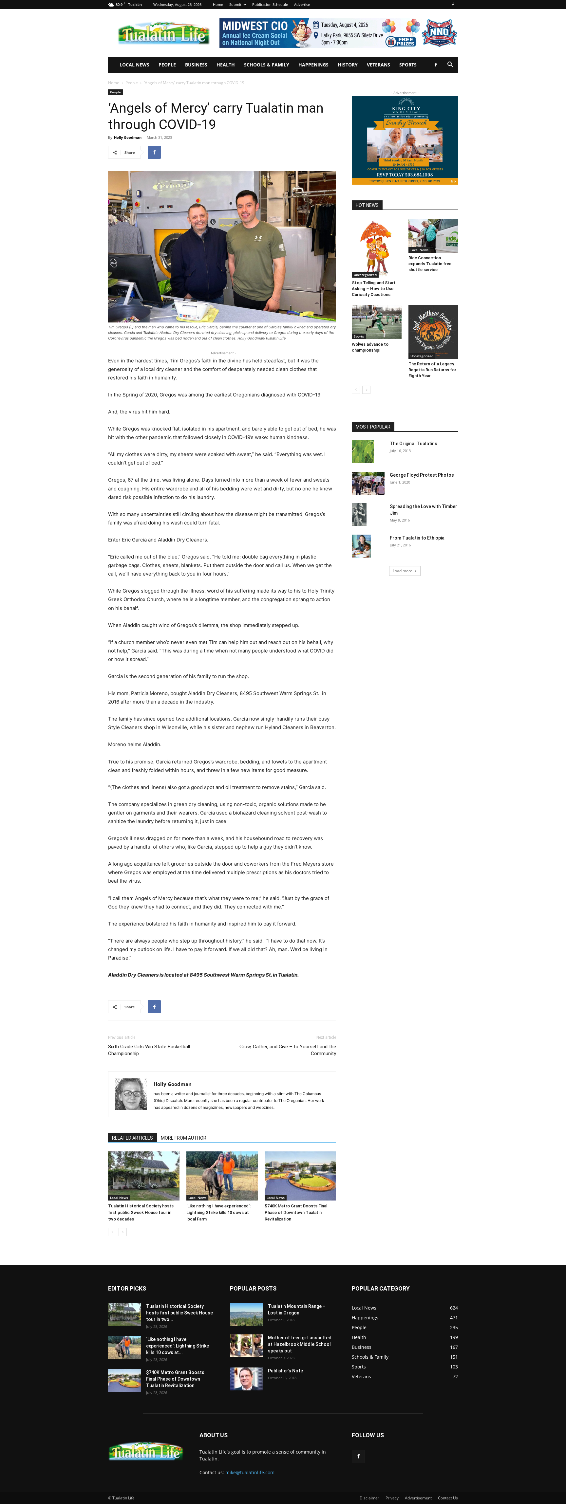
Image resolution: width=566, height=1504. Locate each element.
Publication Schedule (270, 4)
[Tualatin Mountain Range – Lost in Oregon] (246, 1314)
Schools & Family (266, 65)
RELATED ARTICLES (132, 1138)
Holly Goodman (128, 137)
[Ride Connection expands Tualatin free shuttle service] (433, 236)
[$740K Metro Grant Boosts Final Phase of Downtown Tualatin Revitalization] (300, 1176)
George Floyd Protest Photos (422, 475)
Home (218, 4)
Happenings (313, 65)
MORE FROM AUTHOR (183, 1138)
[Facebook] (453, 4)
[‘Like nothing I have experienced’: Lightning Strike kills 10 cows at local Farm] (222, 1176)
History (348, 65)
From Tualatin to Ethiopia (417, 538)
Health (226, 65)
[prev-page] (112, 1232)
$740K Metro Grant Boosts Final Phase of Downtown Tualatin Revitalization (296, 1212)
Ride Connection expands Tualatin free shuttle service (429, 263)
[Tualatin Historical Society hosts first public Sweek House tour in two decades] (143, 1176)
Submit (235, 4)
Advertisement (418, 1498)
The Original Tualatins (413, 443)
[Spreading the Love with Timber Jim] (359, 514)
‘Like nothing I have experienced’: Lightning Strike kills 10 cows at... (177, 1346)
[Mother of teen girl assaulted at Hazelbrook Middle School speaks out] (246, 1345)
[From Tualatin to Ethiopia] (361, 546)
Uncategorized (365, 274)
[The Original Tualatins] (363, 451)
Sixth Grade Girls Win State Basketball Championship (149, 1050)
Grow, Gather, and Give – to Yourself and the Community (287, 1050)
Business (196, 65)
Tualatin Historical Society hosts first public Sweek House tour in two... (179, 1313)
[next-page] (123, 1232)
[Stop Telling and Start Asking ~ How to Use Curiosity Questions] (377, 248)
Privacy (392, 1498)
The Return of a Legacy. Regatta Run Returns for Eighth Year (432, 369)
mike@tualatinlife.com (249, 1472)
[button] (450, 65)
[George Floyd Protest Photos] (368, 483)
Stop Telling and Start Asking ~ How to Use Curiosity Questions (374, 288)
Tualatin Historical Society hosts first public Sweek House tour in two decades (141, 1212)
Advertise (302, 4)
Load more (402, 571)
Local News (134, 65)
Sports (408, 65)
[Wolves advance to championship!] (377, 322)
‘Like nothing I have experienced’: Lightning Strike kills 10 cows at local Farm (218, 1212)
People (167, 65)
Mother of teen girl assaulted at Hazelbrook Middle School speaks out (299, 1344)
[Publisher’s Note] (246, 1378)
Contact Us (448, 1498)
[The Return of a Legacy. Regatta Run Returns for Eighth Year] (433, 331)
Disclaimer (369, 1498)
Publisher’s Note (285, 1370)
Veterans (378, 65)
